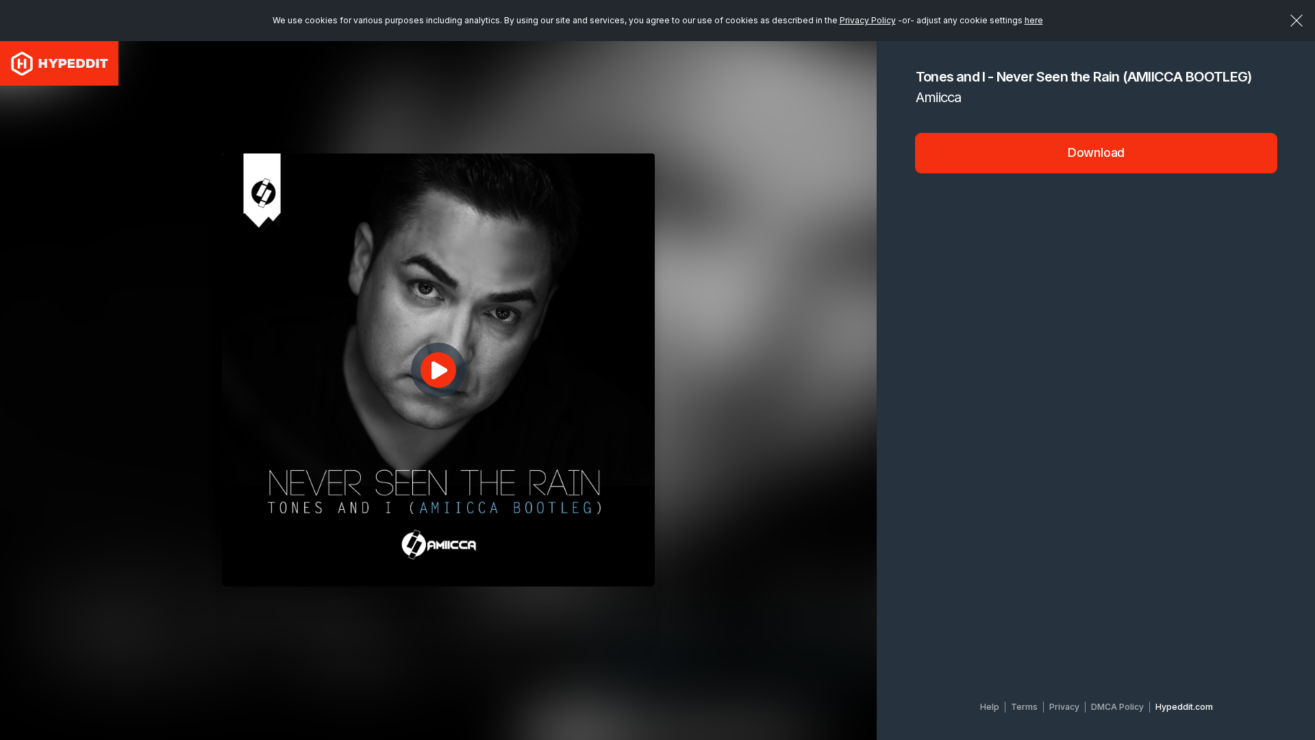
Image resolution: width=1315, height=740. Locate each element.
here (1034, 20)
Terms (1024, 707)
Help (989, 707)
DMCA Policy (1117, 707)
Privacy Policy (868, 20)
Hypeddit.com (1184, 707)
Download (1096, 152)
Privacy (1064, 707)
